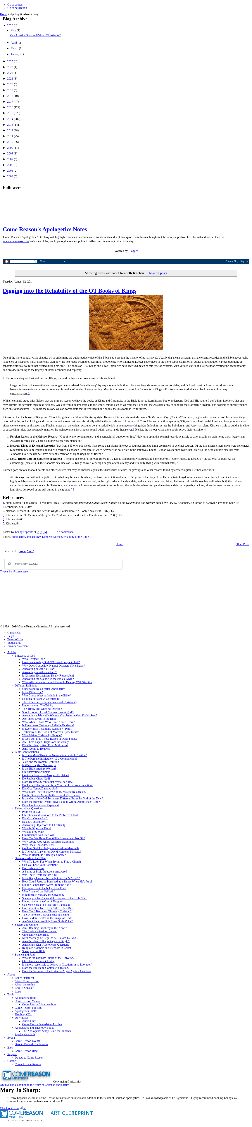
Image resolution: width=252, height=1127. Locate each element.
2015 (10, 113)
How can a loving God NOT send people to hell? (51, 662)
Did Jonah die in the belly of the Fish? (44, 888)
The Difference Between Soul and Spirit (45, 914)
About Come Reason (27, 981)
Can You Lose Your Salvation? (40, 864)
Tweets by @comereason (14, 571)
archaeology (34, 536)
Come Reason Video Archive (39, 1004)
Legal (10, 636)
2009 (10, 147)
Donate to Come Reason (29, 1057)
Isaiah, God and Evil (34, 821)
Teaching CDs (23, 1014)
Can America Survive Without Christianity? (35, 35)
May (14, 30)
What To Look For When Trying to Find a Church (51, 861)
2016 (10, 107)
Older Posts (242, 544)
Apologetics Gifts (25, 1034)
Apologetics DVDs (26, 1011)
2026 (10, 25)
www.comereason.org (16, 241)
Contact (11, 1060)
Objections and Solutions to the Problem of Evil (50, 815)
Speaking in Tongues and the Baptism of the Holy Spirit (54, 898)
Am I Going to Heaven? (36, 748)
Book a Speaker (24, 987)
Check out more (9, 1108)
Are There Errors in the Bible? (40, 718)
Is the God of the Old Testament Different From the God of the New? (62, 798)
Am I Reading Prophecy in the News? (44, 928)
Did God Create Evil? (35, 818)
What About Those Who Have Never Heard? (48, 722)
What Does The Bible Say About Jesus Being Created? (54, 791)
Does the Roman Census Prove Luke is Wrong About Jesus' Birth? (61, 801)
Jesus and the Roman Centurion (40, 761)
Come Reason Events (27, 1040)
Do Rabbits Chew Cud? (36, 778)
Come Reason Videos (27, 1001)
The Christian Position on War (39, 931)
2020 (10, 84)
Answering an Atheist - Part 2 (39, 672)
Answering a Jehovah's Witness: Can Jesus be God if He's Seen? (59, 715)
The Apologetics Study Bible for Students (46, 1031)
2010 (10, 141)
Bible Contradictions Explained (40, 805)
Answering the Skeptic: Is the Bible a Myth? (48, 678)
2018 (10, 95)
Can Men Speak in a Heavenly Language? (47, 904)
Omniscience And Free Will (38, 835)
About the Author (25, 984)
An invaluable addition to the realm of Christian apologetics (34, 1084)
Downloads (21, 1017)
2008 (10, 153)
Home (3, 14)
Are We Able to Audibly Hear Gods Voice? (47, 921)
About (11, 974)
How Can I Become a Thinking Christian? (47, 911)
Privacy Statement (17, 646)
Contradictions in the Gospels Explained (45, 775)
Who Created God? (33, 658)
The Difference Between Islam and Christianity (49, 702)
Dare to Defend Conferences (31, 1044)
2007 (10, 159)
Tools (10, 994)
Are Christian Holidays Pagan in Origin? (46, 941)
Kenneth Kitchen (52, 536)
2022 (10, 72)
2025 (10, 61)
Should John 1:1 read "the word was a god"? (48, 712)
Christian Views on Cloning (38, 961)
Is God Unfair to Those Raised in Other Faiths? (49, 738)
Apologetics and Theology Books (34, 1027)
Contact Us (13, 632)
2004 (10, 176)
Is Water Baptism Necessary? (39, 765)
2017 (10, 101)
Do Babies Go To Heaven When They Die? (47, 908)
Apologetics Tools (25, 997)
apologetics (18, 536)
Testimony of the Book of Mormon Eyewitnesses (50, 732)
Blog (10, 1047)
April (14, 42)
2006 (10, 164)
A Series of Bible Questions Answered (44, 871)
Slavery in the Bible (33, 951)
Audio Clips (29, 1021)
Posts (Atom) (26, 551)
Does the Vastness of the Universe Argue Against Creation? (56, 971)
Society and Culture (26, 924)
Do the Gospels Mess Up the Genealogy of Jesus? (51, 795)
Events (11, 1037)
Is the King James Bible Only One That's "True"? (51, 878)
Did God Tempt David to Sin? (39, 788)
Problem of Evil (31, 811)
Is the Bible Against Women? (39, 768)
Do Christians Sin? (33, 868)
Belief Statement (24, 977)
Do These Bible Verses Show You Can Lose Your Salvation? (57, 785)
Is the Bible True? (32, 692)
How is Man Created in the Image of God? (47, 918)
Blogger (133, 250)
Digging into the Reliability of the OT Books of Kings (69, 290)
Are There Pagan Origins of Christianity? (46, 742)
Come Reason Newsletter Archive (42, 1024)
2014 (10, 119)
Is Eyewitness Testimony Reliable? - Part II (47, 728)
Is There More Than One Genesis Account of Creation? (54, 755)
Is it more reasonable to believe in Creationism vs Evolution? (57, 964)
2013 (10, 124)
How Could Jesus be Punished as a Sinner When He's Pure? (57, 881)
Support (12, 1054)
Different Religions (26, 685)
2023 (10, 67)
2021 (10, 78)
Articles (11, 652)
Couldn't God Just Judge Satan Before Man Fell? (50, 848)
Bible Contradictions (27, 751)
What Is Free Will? (33, 831)
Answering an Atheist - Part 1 (39, 668)
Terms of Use (15, 639)
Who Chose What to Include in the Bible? (46, 695)
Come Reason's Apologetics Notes (45, 229)
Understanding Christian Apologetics (43, 688)
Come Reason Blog (26, 1050)
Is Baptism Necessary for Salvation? (43, 894)
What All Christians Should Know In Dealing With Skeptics (57, 682)
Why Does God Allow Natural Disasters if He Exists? (53, 665)
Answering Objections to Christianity (43, 825)
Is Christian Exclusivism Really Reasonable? (48, 675)
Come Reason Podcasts (28, 1007)
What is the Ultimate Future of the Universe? (48, 957)
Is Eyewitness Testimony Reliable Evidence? (48, 725)
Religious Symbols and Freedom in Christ (46, 947)
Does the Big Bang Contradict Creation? (45, 967)
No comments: (65, 532)
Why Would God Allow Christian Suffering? (48, 841)
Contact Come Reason (28, 1064)
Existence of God (25, 655)
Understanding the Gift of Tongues (42, 901)
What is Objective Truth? (36, 828)
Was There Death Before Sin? (39, 874)
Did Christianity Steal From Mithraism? (45, 745)
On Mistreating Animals (36, 771)
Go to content (15, 4)
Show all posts (157, 273)
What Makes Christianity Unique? (42, 735)
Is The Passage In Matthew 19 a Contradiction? (49, 758)
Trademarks (14, 642)
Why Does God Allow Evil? (38, 844)
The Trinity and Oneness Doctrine (42, 708)
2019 (10, 90)
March (15, 48)
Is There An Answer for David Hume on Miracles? (51, 851)
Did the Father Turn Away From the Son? (46, 884)
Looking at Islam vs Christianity (40, 698)
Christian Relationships (35, 934)
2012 (10, 130)
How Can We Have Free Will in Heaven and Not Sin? (53, 838)
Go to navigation (17, 7)
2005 (10, 170)
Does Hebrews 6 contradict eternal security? (47, 781)
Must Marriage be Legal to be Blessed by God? (49, 938)
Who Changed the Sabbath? (38, 891)
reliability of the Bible (76, 536)
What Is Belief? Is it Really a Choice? (44, 854)
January (15, 54)
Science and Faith (25, 954)
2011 (10, 136)
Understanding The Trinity (37, 705)
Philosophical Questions (29, 808)
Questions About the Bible (30, 858)
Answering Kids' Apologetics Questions (45, 944)
